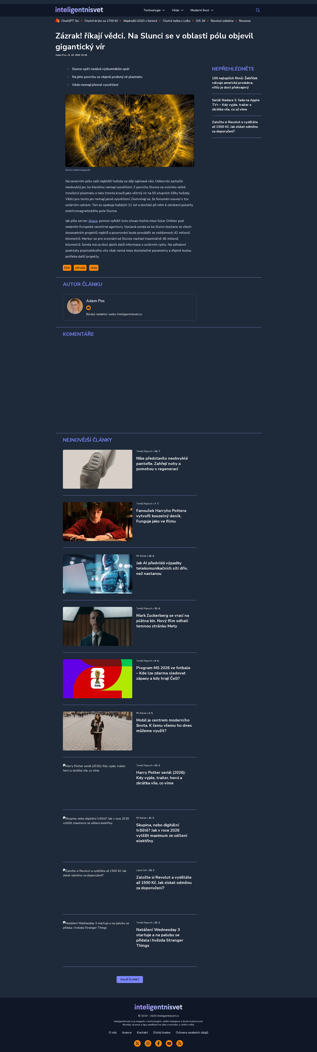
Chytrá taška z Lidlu (176, 21)
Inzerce (127, 1032)
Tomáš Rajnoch (144, 451)
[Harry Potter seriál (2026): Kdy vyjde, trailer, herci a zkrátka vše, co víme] (97, 783)
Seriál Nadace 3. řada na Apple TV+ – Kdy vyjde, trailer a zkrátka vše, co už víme (236, 105)
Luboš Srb (141, 870)
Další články (129, 979)
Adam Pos (60, 55)
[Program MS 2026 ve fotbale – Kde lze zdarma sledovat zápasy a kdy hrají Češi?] (97, 678)
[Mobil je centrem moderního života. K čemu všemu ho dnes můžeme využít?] (97, 731)
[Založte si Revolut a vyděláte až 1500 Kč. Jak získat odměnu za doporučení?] (97, 888)
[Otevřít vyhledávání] (258, 10)
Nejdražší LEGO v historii (140, 21)
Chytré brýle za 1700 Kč (101, 21)
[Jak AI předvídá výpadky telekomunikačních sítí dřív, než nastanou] (97, 573)
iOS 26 (200, 21)
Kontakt (142, 1032)
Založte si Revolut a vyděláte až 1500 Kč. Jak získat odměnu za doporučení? (235, 127)
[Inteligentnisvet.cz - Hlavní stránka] (79, 10)
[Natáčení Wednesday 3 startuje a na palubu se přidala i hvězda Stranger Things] (97, 940)
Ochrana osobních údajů (192, 1032)
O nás (113, 1032)
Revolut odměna (222, 21)
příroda (80, 268)
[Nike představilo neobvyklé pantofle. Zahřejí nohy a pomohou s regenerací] (97, 469)
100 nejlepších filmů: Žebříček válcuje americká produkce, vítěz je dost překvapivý (234, 83)
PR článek (141, 556)
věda (93, 268)
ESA (67, 268)
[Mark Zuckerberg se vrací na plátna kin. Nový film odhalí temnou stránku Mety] (97, 626)
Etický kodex (162, 1032)
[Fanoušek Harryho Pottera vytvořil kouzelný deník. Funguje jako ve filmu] (97, 521)
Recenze (245, 21)
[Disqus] (158, 385)
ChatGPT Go (70, 21)
